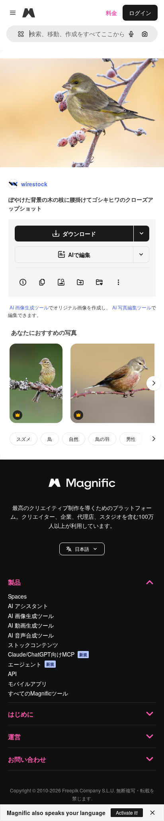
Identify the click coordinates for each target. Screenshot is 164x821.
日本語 (82, 548)
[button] (82, 549)
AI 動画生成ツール (31, 625)
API (12, 674)
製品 (14, 582)
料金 (111, 13)
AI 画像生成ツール (29, 307)
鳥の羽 (102, 438)
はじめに (20, 714)
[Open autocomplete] (18, 34)
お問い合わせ (27, 759)
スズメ (23, 438)
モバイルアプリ (27, 684)
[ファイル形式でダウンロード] (141, 233)
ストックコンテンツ (33, 645)
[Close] (152, 812)
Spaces (17, 596)
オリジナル (55, 68)
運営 (14, 736)
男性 (131, 438)
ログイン (140, 13)
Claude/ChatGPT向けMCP (47, 654)
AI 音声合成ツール (31, 635)
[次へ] (153, 383)
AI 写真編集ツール (131, 307)
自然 (73, 438)
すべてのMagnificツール (38, 693)
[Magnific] (82, 485)
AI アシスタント (28, 606)
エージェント (31, 664)
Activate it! (127, 812)
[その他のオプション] (118, 282)
